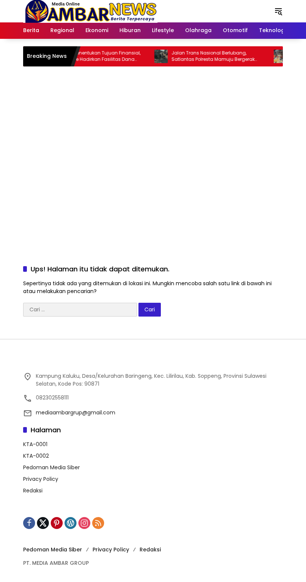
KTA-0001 (35, 444)
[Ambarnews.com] (90, 11)
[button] (278, 11)
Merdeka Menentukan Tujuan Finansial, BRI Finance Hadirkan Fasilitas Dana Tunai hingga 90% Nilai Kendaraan (90, 56)
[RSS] (98, 523)
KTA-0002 (36, 456)
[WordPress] (70, 523)
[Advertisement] (153, 186)
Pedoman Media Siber (51, 467)
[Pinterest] (57, 523)
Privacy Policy (40, 479)
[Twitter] (43, 523)
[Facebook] (29, 523)
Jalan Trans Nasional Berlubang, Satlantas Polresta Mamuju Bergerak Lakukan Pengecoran (207, 56)
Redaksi (33, 490)
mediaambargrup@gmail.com (75, 412)
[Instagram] (84, 523)
